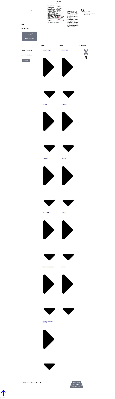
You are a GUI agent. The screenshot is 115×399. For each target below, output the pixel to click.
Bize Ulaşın (25, 60)
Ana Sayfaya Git (29, 34)
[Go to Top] (3, 396)
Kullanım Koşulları (76, 382)
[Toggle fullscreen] (3, 397)
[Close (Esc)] (0, 397)
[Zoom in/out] (4, 397)
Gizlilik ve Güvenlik (76, 384)
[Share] (1, 397)
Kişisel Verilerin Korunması (76, 386)
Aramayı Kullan (29, 38)
